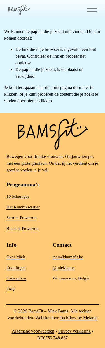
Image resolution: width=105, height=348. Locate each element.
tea (55, 257)
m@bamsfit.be (70, 257)
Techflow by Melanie (78, 317)
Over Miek (15, 257)
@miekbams (63, 267)
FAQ (10, 289)
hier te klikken (39, 100)
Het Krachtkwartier (23, 207)
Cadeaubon (16, 278)
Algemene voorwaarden (33, 331)
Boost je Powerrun (22, 228)
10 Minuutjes (17, 196)
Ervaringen (16, 267)
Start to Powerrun (21, 217)
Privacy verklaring (74, 331)
